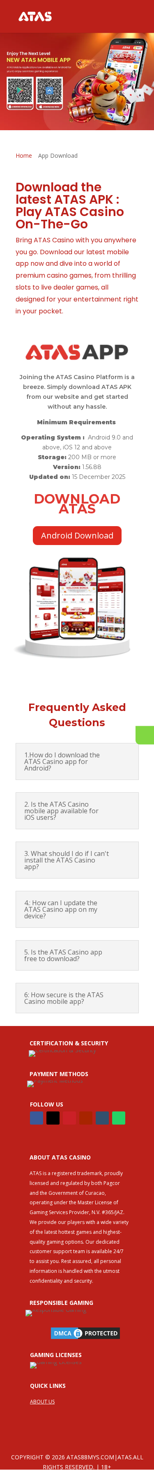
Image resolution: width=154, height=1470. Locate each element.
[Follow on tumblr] (102, 1118)
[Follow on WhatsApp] (118, 1118)
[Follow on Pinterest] (69, 1118)
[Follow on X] (53, 1118)
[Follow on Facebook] (36, 1118)
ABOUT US (42, 1401)
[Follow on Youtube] (85, 1118)
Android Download (77, 535)
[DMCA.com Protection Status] (85, 1338)
